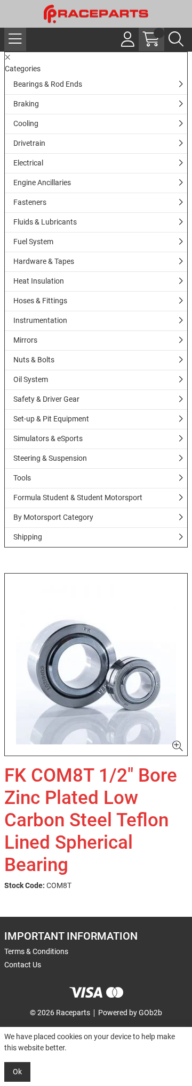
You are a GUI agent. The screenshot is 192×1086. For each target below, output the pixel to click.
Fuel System (33, 241)
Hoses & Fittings (40, 300)
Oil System (30, 379)
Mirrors (25, 340)
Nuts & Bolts (33, 359)
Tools (22, 478)
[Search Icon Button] (176, 39)
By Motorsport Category (53, 517)
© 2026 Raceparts (60, 1012)
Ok (17, 1071)
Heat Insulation (38, 281)
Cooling (25, 123)
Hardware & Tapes (43, 261)
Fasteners (29, 202)
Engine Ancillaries (42, 182)
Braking (26, 104)
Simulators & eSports (48, 438)
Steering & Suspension (50, 458)
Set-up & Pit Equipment (51, 418)
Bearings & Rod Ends (47, 84)
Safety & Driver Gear (46, 399)
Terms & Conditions (36, 951)
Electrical (28, 163)
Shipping (27, 537)
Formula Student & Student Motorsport (77, 497)
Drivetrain (29, 143)
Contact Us (22, 964)
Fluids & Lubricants (45, 222)
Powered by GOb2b (130, 1012)
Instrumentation (40, 320)
